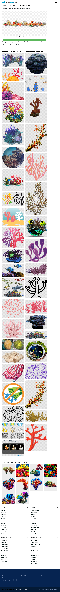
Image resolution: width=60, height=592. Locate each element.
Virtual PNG (33, 557)
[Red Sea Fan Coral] (13, 373)
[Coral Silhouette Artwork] (13, 308)
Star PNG (3, 523)
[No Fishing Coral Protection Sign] (13, 394)
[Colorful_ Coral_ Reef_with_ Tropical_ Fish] (13, 112)
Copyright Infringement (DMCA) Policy (11, 580)
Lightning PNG (4, 529)
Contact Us (4, 577)
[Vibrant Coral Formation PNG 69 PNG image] (36, 484)
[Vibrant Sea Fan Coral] (36, 167)
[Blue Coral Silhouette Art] (36, 371)
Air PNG (33, 516)
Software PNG (4, 553)
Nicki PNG (33, 553)
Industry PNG (34, 561)
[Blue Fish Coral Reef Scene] (13, 270)
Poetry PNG (33, 521)
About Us (4, 575)
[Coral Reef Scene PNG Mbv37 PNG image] (8, 497)
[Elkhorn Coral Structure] (36, 416)
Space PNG (3, 516)
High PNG (33, 514)
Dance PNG (3, 542)
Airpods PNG (4, 540)
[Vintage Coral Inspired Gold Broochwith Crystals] (36, 198)
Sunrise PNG (4, 531)
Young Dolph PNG (35, 555)
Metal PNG (33, 546)
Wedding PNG (34, 533)
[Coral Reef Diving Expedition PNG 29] (36, 351)
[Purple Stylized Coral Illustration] (36, 250)
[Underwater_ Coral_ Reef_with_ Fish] (13, 157)
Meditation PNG (4, 548)
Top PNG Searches (25, 575)
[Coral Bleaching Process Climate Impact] (13, 448)
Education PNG (4, 550)
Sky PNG (3, 510)
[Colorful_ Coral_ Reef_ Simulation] (13, 60)
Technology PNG (35, 527)
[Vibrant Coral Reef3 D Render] (13, 256)
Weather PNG (34, 512)
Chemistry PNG (4, 544)
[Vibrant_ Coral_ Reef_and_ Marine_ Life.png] (36, 335)
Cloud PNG (3, 525)
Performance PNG (35, 544)
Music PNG (3, 512)
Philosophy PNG (34, 542)
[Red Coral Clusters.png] (36, 306)
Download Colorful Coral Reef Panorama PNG (25, 40)
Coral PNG (17, 44)
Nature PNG (3, 514)
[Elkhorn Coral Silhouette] (13, 414)
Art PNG (3, 518)
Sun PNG (3, 533)
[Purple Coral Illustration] (36, 269)
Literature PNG (4, 561)
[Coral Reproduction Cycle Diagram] (36, 83)
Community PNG (5, 546)
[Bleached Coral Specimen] (13, 357)
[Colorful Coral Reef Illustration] (13, 74)
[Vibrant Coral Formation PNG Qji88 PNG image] (8, 484)
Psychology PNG (35, 550)
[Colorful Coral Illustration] (13, 217)
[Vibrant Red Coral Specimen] (36, 108)
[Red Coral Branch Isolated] (36, 437)
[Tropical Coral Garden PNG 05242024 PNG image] (8, 470)
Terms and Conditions (45, 580)
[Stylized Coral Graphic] (36, 287)
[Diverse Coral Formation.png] (36, 322)
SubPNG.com (5, 5)
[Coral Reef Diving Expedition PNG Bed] (36, 226)
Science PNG (34, 525)
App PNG (33, 559)
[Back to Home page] (10, 2)
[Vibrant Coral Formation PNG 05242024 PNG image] (22, 484)
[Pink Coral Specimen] (13, 328)
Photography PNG (35, 510)
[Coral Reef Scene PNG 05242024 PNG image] (22, 497)
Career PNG (34, 548)
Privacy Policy (5, 582)
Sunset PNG (4, 521)
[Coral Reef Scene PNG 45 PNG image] (50, 484)
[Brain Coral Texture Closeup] (36, 63)
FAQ (41, 575)
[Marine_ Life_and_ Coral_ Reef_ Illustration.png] (13, 287)
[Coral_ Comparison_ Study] (13, 344)
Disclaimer (42, 577)
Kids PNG (33, 531)
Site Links (23, 573)
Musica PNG (4, 557)
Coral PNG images (14, 5)
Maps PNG (33, 518)
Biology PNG (34, 540)
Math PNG (33, 523)
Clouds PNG (3, 527)
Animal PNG (34, 563)
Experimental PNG (5, 563)
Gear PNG (3, 559)
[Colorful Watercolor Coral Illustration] (13, 237)
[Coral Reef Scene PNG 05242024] (13, 180)
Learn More (43, 573)
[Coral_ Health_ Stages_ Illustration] (13, 431)
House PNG (33, 529)
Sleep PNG (3, 555)
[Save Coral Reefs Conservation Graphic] (13, 199)
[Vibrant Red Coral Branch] (36, 138)
